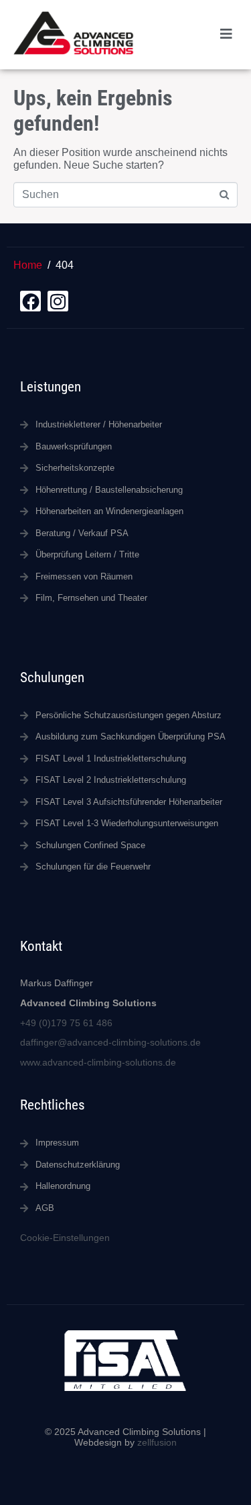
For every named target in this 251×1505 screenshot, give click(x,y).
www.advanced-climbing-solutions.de (98, 1062)
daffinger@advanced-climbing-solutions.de (110, 1042)
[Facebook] (30, 301)
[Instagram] (58, 301)
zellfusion (157, 1442)
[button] (226, 34)
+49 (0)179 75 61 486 (66, 1023)
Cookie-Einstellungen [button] (65, 1237)
